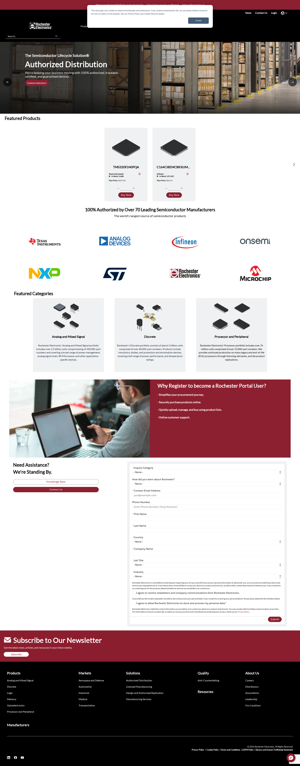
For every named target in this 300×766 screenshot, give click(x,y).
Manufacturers (18, 725)
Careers (249, 680)
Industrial (84, 692)
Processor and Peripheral (20, 711)
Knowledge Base (55, 481)
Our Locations (253, 705)
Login (274, 12)
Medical (83, 699)
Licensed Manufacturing (139, 686)
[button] (291, 757)
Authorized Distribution (139, 680)
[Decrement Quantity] (118, 188)
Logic (10, 692)
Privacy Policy (243, 612)
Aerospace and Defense (91, 680)
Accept (198, 21)
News (248, 12)
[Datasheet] (139, 174)
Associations (252, 692)
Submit (275, 619)
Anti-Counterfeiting (208, 680)
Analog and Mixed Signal (20, 680)
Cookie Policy (213, 750)
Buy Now (126, 195)
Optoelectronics (16, 705)
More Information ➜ (193, 4)
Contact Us (261, 12)
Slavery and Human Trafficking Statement (274, 750)
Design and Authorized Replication (144, 692)
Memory (11, 699)
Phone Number (141, 502)
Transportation (87, 705)
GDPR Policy (248, 750)
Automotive (85, 686)
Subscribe (16, 654)
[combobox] (28, 36)
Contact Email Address (146, 490)
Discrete (11, 686)
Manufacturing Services (138, 699)
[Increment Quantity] (134, 188)
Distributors (252, 686)
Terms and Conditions (230, 750)
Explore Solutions (37, 82)
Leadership (251, 699)
